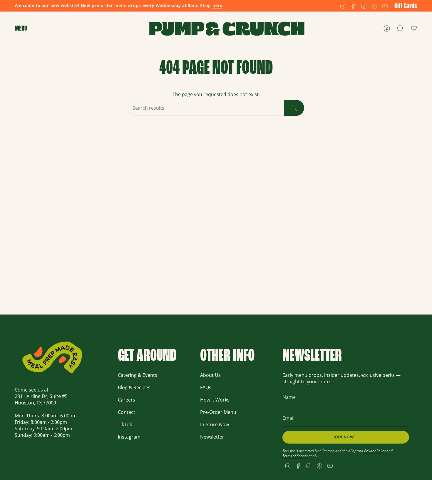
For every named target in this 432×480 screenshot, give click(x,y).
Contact (126, 412)
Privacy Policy (375, 450)
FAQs (205, 387)
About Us (210, 375)
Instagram (129, 437)
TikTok (125, 424)
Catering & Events (137, 375)
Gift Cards (405, 5)
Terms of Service (295, 455)
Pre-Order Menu (218, 412)
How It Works (215, 400)
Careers (126, 400)
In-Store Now (214, 424)
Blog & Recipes (134, 387)
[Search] (294, 108)
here (217, 5)
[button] (20, 28)
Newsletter (212, 437)
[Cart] (414, 29)
